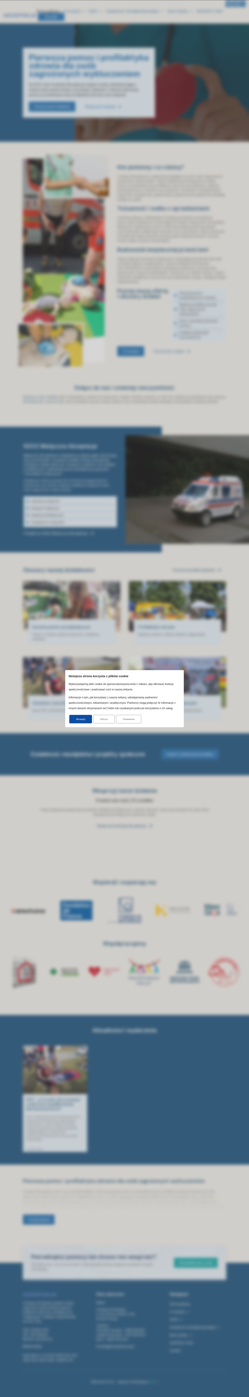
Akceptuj (80, 719)
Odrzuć (104, 719)
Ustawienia (128, 719)
